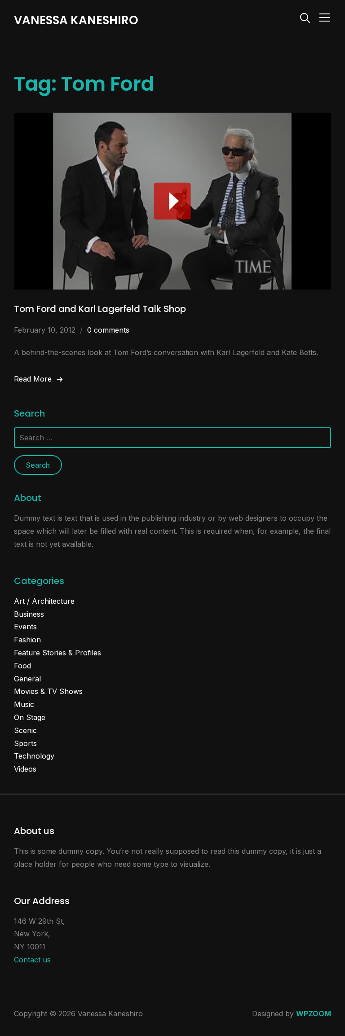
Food (22, 665)
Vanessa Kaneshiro (76, 20)
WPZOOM (313, 1013)
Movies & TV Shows (48, 691)
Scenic (25, 730)
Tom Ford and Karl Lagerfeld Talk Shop (100, 309)
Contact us (32, 959)
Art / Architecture (44, 601)
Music (24, 704)
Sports (25, 743)
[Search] (305, 17)
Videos (25, 768)
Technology (34, 755)
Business (29, 614)
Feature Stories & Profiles (57, 652)
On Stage (29, 717)
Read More (33, 378)
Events (25, 626)
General (27, 678)
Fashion (27, 639)
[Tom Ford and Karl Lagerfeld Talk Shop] (173, 118)
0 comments (108, 329)
